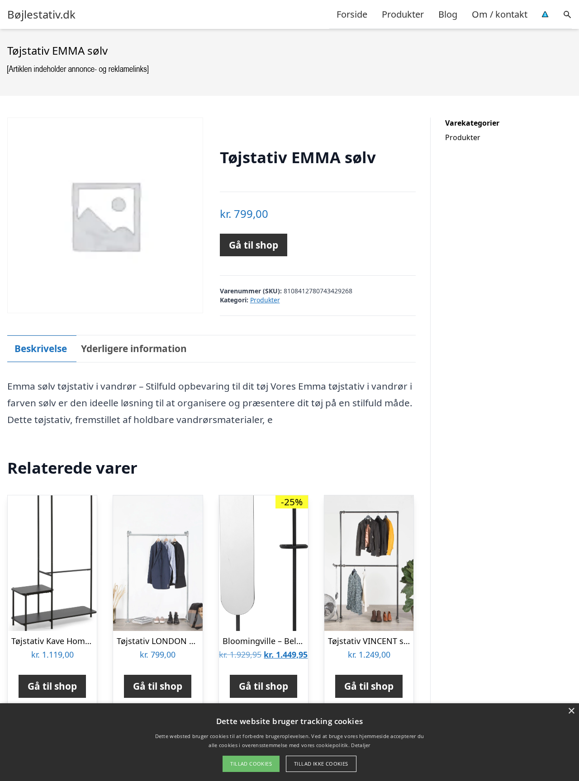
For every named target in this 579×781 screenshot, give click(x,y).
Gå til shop (253, 245)
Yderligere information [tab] (134, 348)
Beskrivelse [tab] (40, 348)
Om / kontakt (499, 14)
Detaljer (360, 745)
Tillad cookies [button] (251, 763)
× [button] (571, 711)
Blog (447, 14)
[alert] (289, 742)
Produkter (403, 14)
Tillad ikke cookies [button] (321, 763)
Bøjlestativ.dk (41, 14)
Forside (352, 14)
